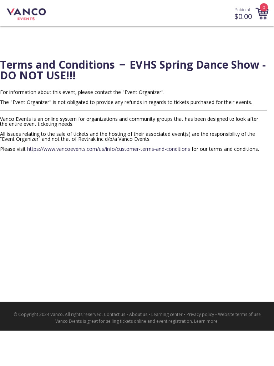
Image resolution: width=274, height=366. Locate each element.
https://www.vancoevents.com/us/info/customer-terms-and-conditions (108, 148)
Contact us (114, 314)
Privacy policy (200, 314)
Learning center (167, 314)
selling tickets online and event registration (149, 321)
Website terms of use (239, 314)
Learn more (206, 321)
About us (138, 314)
